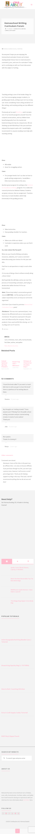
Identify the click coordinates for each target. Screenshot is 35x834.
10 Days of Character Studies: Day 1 (27, 364)
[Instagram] (6, 813)
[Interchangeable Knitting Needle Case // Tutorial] (17, 629)
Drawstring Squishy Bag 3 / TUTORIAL (15, 665)
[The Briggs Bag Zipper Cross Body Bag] (5, 603)
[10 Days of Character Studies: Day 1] (28, 356)
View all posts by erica (11, 346)
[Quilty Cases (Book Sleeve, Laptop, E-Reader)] (5, 570)
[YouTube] (12, 813)
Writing (20, 49)
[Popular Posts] (17, 561)
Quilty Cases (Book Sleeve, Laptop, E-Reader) (20, 568)
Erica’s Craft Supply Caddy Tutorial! (14, 713)
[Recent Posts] (6, 561)
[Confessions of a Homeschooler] (14, 5)
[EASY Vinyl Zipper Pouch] (17, 726)
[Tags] (28, 561)
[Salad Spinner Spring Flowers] (6, 356)
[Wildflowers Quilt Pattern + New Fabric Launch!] (5, 592)
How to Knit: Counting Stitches (13, 689)
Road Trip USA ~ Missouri (16, 364)
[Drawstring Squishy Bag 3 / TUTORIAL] (17, 655)
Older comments (7, 455)
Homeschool (12, 49)
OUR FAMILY (26, 800)
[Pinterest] (9, 813)
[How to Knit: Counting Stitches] (17, 679)
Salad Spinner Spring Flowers (4, 364)
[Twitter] (15, 813)
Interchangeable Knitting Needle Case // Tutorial (16, 641)
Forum (10, 29)
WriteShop (19, 112)
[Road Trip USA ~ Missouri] (17, 356)
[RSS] (18, 813)
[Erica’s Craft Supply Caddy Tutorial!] (17, 702)
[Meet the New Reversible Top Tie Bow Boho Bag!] (5, 581)
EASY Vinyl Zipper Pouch (10, 736)
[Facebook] (3, 813)
